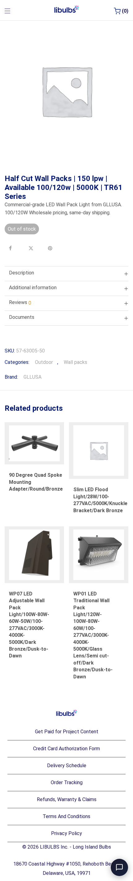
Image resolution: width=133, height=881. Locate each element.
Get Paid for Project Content (66, 732)
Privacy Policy (66, 833)
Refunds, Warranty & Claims (67, 799)
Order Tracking (67, 782)
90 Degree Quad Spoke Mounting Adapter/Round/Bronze (36, 482)
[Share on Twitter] (31, 248)
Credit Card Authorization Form (66, 748)
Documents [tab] (21, 317)
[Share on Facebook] (12, 248)
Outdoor (44, 362)
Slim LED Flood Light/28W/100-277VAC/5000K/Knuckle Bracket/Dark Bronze (100, 500)
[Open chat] (119, 867)
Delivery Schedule (66, 765)
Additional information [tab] (33, 287)
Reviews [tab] (20, 302)
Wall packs (75, 362)
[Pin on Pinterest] (51, 248)
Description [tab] (21, 273)
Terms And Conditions (66, 816)
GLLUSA (32, 377)
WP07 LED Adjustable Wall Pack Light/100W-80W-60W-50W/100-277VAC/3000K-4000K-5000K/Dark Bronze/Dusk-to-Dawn (29, 625)
